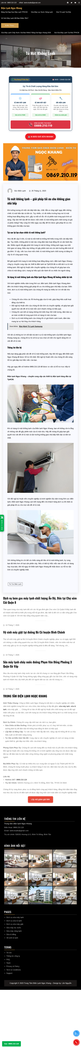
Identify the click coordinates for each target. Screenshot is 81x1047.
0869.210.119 (21, 780)
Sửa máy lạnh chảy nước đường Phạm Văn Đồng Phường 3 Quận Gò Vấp (37, 664)
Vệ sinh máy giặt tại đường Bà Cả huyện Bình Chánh (34, 632)
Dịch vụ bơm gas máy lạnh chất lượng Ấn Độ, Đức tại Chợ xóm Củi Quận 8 (40, 600)
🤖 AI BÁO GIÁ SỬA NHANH (40, 137)
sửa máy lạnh (64, 706)
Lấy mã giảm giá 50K (40, 799)
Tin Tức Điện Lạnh (15, 584)
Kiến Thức (9, 25)
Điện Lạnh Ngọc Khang (11, 8)
